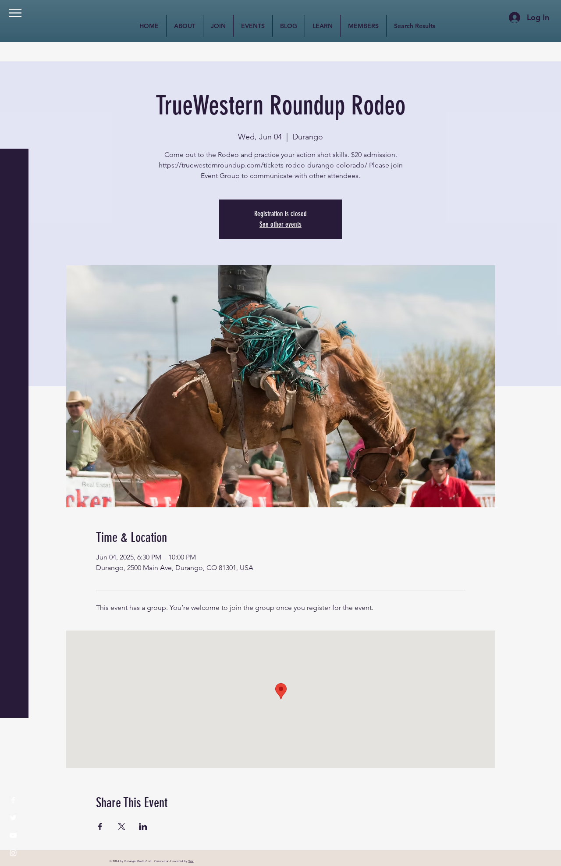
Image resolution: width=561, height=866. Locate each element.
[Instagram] (13, 852)
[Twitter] (13, 817)
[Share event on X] (121, 826)
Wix (191, 861)
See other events (280, 224)
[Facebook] (13, 800)
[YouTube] (13, 835)
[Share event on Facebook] (100, 826)
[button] (15, 13)
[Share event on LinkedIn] (143, 826)
